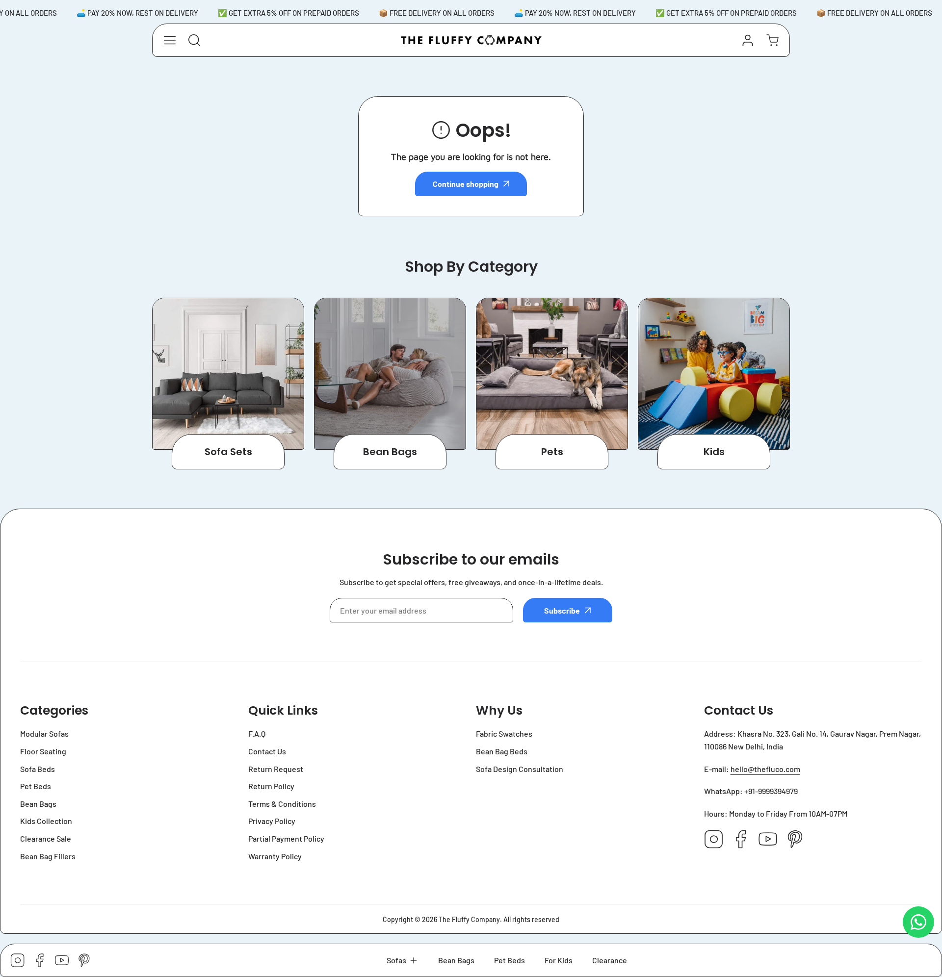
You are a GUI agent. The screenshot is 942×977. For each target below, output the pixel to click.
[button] (402, 960)
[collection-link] (228, 373)
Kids (714, 452)
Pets (552, 452)
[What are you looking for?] (194, 40)
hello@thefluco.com (765, 768)
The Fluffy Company (469, 919)
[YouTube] (768, 839)
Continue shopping (465, 183)
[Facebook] (741, 839)
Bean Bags (390, 452)
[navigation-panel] (169, 40)
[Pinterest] (795, 839)
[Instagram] (714, 839)
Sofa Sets (228, 452)
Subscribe (562, 610)
